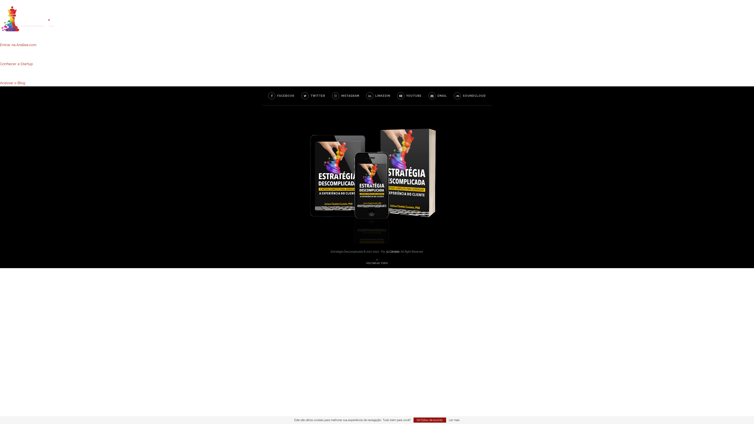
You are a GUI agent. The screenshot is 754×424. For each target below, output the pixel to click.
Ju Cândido (392, 251)
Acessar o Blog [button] (12, 83)
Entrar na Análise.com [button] (18, 45)
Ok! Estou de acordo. (429, 420)
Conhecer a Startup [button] (16, 64)
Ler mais (454, 420)
